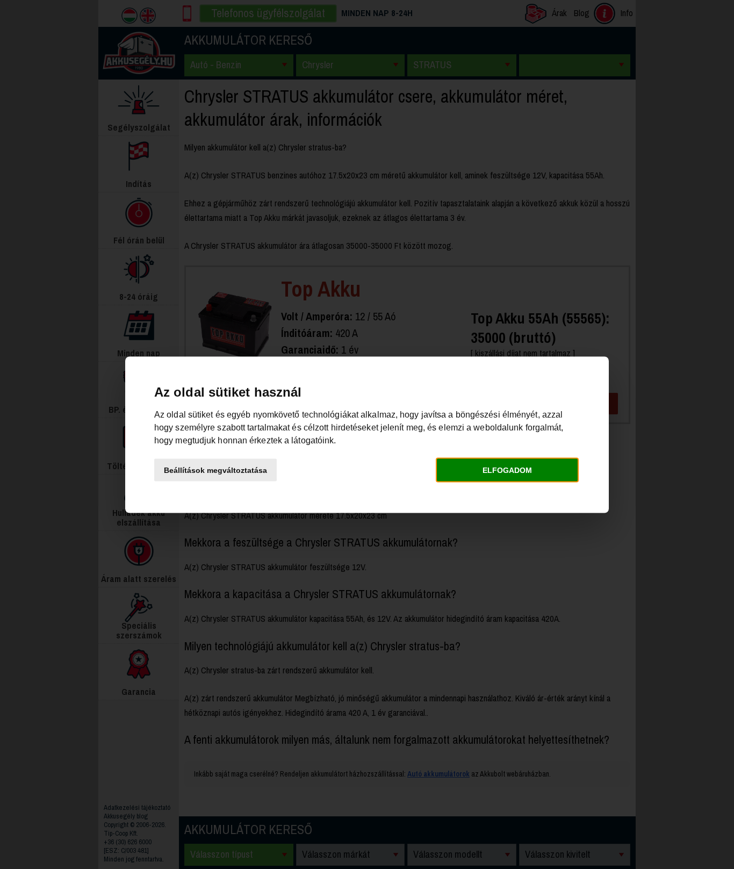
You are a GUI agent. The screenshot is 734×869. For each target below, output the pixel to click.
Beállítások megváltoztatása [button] (215, 470)
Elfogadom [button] (507, 470)
